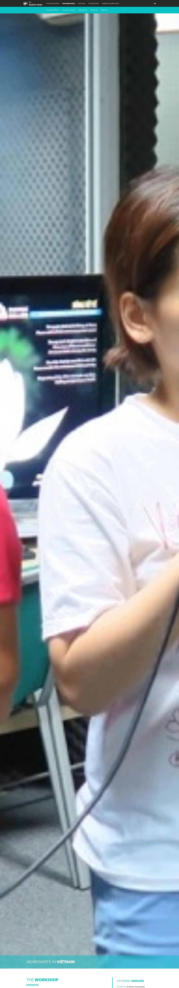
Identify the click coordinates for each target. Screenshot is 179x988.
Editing (104, 10)
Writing (94, 10)
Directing (83, 10)
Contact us (121, 986)
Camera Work (52, 10)
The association (52, 4)
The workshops (68, 4)
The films (81, 4)
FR (155, 4)
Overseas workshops (110, 4)
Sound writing (68, 10)
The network (93, 4)
